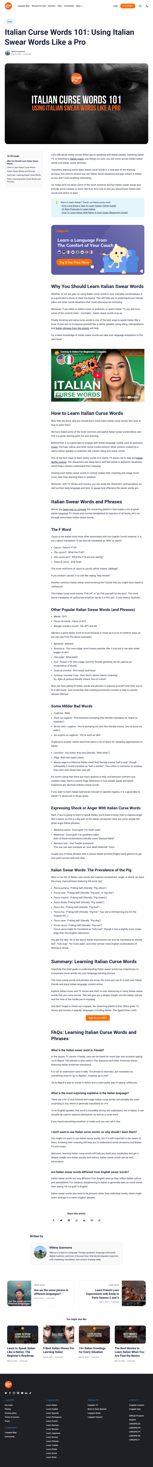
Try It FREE (127, 6)
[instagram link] (14, 1393)
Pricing (8, 1409)
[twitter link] (6, 1393)
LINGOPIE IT (134, 1440)
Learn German (52, 1425)
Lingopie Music (94, 1413)
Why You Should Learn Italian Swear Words (22, 162)
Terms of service (12, 1417)
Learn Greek (51, 1453)
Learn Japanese (53, 1433)
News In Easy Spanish (97, 1409)
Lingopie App (134, 1409)
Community (69, 6)
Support (132, 1420)
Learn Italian (51, 1405)
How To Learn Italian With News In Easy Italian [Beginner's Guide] (95, 212)
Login (115, 6)
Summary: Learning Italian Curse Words (24, 175)
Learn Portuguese (54, 1417)
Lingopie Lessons (136, 1405)
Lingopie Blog (23, 6)
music (54, 446)
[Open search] (140, 6)
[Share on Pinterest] (68, 1220)
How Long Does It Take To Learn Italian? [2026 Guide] (89, 205)
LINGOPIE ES (134, 1424)
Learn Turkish (52, 1445)
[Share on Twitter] (61, 1220)
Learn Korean (52, 1437)
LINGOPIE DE (134, 1436)
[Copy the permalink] (99, 1220)
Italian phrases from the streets (72, 328)
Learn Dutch (51, 1457)
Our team (9, 1405)
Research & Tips (39, 6)
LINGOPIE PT (134, 1432)
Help (60, 6)
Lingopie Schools (95, 1417)
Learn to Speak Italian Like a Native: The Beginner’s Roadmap (21, 1352)
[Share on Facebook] (53, 1220)
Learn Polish (51, 1449)
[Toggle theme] (147, 6)
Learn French (52, 1421)
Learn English (52, 1409)
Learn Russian (52, 1429)
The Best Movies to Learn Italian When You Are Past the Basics (129, 1352)
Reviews (51, 6)
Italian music (77, 158)
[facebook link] (10, 1393)
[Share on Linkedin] (84, 1220)
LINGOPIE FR (134, 1428)
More (78, 6)
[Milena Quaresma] (40, 1252)
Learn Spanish (52, 1413)
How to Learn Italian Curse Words (21, 167)
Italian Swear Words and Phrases (21, 171)
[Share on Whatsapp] (76, 1220)
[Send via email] (91, 1220)
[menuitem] (23, 6)
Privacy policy (11, 1413)
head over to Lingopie (74, 509)
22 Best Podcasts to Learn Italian (78, 209)
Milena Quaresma (18, 51)
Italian (9, 22)
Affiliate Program (136, 1416)
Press (7, 1421)
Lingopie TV (93, 1405)
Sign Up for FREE (97, 1017)
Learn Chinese (52, 1441)
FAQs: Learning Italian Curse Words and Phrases (24, 180)
